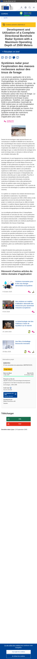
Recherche (30, 7)
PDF (19, 424)
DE (2, 57)
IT (17, 57)
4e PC (6, 18)
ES (10, 57)
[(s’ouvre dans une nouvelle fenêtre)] (7, 7)
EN (6, 57)
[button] (25, 7)
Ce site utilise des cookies (12, 645)
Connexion (21, 7)
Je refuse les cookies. (18, 656)
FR (14, 57)
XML (19, 419)
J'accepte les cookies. (18, 652)
